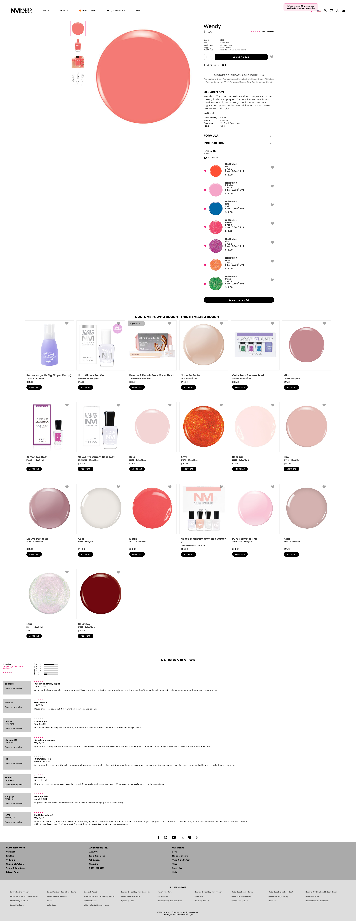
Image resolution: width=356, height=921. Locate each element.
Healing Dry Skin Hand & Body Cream (321, 892)
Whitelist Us (94, 860)
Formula (211, 135)
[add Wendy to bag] (272, 57)
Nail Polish (209, 113)
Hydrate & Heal (127, 901)
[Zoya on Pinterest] (197, 837)
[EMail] (223, 65)
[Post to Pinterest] (211, 65)
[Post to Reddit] (215, 65)
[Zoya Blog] (189, 837)
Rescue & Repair (90, 892)
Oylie (174, 872)
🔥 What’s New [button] (87, 11)
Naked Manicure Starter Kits (317, 901)
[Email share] (223, 65)
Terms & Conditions (15, 868)
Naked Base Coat (313, 896)
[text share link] (226, 65)
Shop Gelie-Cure (165, 892)
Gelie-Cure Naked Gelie (56, 896)
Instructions (215, 143)
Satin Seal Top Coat (240, 901)
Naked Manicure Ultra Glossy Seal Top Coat (99, 896)
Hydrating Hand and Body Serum (24, 896)
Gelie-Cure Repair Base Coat (281, 892)
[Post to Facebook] (204, 65)
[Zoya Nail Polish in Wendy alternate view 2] (78, 62)
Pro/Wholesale (116, 11)
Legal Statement (97, 856)
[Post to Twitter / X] (208, 65)
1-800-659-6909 (96, 868)
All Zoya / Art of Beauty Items (96, 905)
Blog (139, 11)
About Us (93, 852)
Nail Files (51, 901)
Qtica (174, 864)
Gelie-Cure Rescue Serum (242, 892)
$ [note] (229, 175)
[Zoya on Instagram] (165, 837)
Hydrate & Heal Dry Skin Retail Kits (135, 892)
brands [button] (64, 11)
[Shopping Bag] (343, 11)
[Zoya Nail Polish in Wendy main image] (78, 28)
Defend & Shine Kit (202, 901)
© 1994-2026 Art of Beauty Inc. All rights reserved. (178, 914)
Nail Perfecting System (19, 892)
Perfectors (199, 896)
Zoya (174, 852)
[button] (21, 10)
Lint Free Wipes (90, 901)
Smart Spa (177, 868)
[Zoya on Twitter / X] (182, 837)
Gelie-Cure (51, 905)
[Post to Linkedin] (219, 65)
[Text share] (226, 65)
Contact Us (11, 852)
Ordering (10, 860)
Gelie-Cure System (181, 860)
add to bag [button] (232, 57)
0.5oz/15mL (217, 43)
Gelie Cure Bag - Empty (278, 896)
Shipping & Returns (15, 864)
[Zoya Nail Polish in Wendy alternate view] (78, 45)
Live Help (10, 856)
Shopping (93, 864)
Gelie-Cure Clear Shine (130, 896)
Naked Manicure (180, 856)
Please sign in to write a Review (14, 667)
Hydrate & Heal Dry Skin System (208, 892)
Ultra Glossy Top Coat (19, 901)
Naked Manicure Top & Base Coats (61, 892)
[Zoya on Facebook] (158, 837)
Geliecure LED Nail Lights (242, 896)
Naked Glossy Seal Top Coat (170, 901)
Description (214, 92)
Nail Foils (273, 901)
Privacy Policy (12, 872)
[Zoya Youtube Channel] (174, 837)
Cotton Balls (163, 896)
